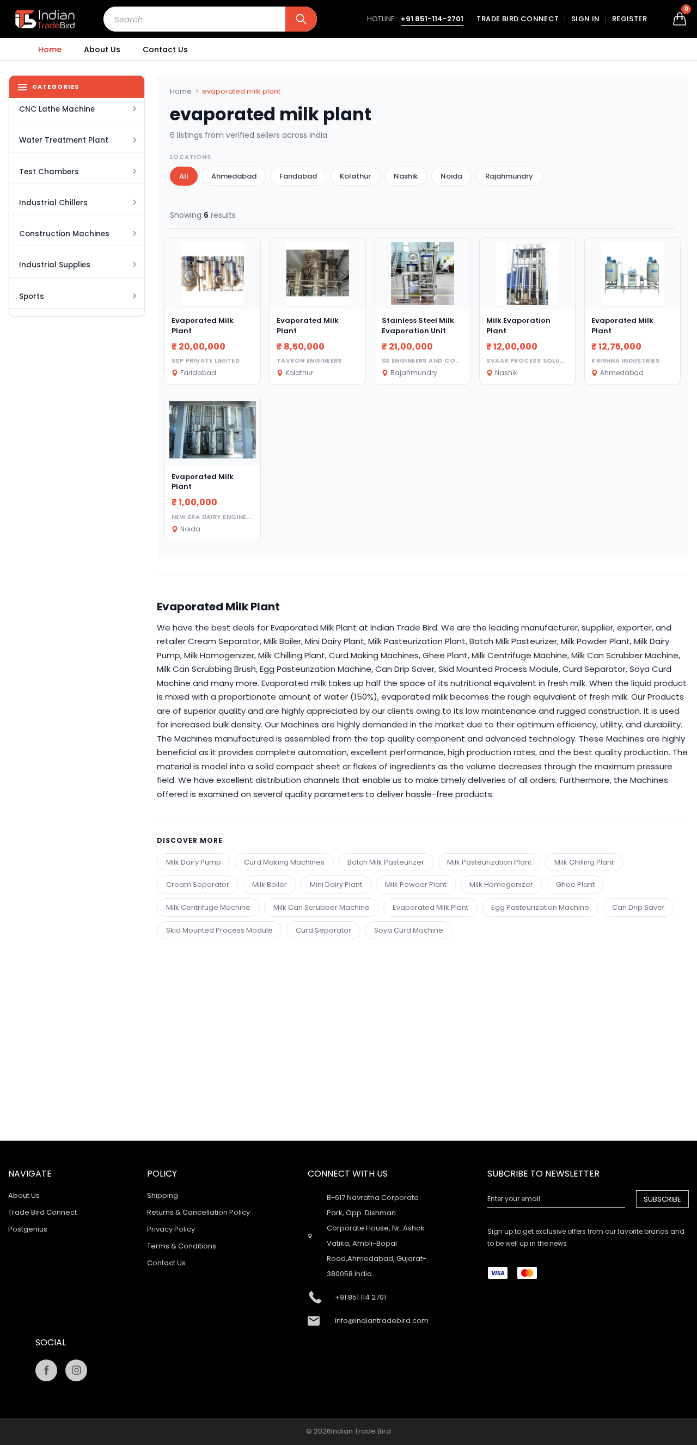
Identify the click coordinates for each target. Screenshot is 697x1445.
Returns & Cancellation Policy (198, 1212)
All (183, 176)
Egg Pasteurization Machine (540, 907)
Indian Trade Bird (361, 1431)
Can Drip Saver (638, 907)
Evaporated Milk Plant (203, 325)
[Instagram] (76, 1370)
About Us (102, 49)
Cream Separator (197, 884)
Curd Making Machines (284, 862)
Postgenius (27, 1229)
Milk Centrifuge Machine (208, 907)
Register (629, 19)
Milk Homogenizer (501, 884)
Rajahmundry (509, 176)
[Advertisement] (422, 1015)
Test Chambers (49, 172)
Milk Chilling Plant (584, 862)
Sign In (585, 19)
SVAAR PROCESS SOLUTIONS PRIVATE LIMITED (561, 360)
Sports (31, 296)
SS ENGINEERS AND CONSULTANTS (438, 360)
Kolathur (355, 176)
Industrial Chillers (53, 203)
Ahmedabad (233, 176)
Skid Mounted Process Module (219, 930)
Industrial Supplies (54, 265)
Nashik (406, 176)
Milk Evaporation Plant (518, 325)
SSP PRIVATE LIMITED (206, 360)
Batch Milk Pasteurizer (385, 862)
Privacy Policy (171, 1229)
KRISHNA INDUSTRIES (625, 360)
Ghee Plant (575, 884)
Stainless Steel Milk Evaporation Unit (418, 325)
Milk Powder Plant (416, 884)
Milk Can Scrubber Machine (321, 907)
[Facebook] (46, 1370)
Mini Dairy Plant (336, 884)
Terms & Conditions (181, 1246)
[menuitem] (50, 49)
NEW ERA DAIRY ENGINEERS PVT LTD (230, 516)
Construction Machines (64, 234)
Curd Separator (323, 930)
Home (50, 49)
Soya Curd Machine (408, 930)
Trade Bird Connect (517, 19)
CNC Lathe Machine (57, 109)
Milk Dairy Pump (193, 862)
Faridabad (298, 176)
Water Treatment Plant (63, 140)
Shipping (162, 1195)
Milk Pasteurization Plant (489, 862)
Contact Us (165, 49)
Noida (451, 176)
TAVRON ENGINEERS (309, 360)
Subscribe (662, 1199)
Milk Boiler (269, 884)
